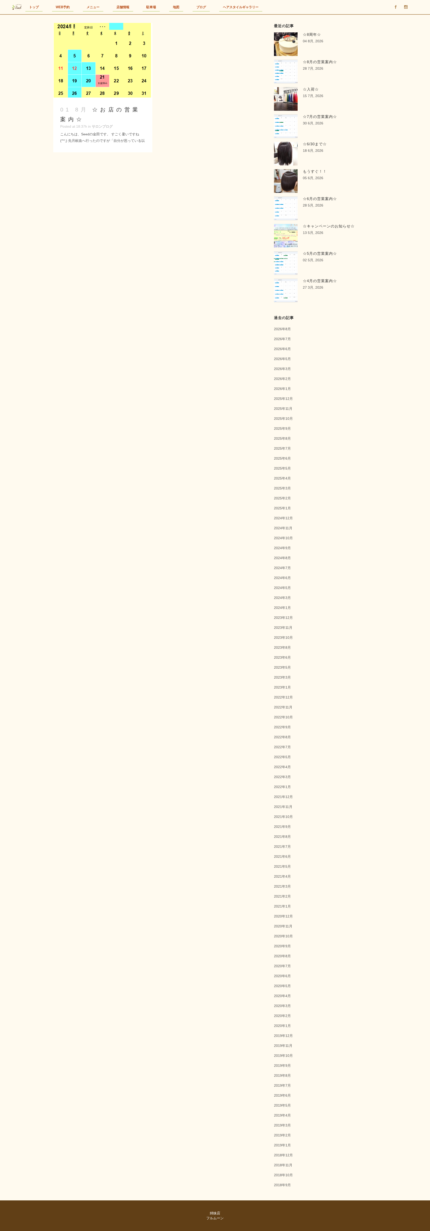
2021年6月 (282, 856)
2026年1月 (282, 389)
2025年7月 (282, 448)
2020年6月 (282, 976)
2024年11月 (283, 528)
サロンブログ (102, 126)
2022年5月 (282, 757)
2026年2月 (282, 379)
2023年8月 (282, 647)
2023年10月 (283, 638)
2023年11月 (283, 628)
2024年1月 (282, 608)
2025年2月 (282, 498)
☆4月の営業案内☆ (320, 281)
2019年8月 (282, 1075)
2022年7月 (282, 747)
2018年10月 (283, 1175)
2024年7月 (282, 568)
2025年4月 (282, 478)
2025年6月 (282, 458)
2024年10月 (283, 538)
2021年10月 (283, 817)
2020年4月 (282, 996)
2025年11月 (283, 409)
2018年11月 (283, 1165)
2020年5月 (282, 986)
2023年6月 (282, 657)
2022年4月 (282, 767)
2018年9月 (282, 1185)
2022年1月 (282, 787)
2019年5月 (282, 1105)
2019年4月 (282, 1115)
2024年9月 (282, 548)
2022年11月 (283, 707)
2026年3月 (282, 369)
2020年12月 (283, 916)
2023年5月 (282, 667)
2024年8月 (282, 558)
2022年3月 (282, 777)
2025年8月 (282, 438)
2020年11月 (283, 926)
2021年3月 (282, 886)
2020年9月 (282, 946)
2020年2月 (282, 1016)
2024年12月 (283, 518)
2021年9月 (282, 827)
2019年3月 (282, 1125)
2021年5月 (282, 866)
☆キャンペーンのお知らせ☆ (329, 226)
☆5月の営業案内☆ (320, 253)
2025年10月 (283, 419)
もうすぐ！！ (315, 171)
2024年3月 (282, 598)
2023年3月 (282, 677)
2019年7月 (282, 1085)
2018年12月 (283, 1155)
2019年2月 (282, 1135)
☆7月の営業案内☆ (320, 116)
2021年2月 (282, 896)
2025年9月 (282, 428)
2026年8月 (282, 329)
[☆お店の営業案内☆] (102, 60)
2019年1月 (282, 1145)
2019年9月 (282, 1066)
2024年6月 (282, 578)
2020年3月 (282, 1006)
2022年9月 (282, 727)
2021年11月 (283, 807)
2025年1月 (282, 508)
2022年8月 (282, 737)
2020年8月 (282, 956)
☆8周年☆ (312, 34)
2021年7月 (282, 847)
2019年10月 (283, 1056)
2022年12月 (283, 697)
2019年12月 (283, 1036)
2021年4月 (282, 876)
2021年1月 (282, 906)
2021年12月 (283, 797)
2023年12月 (283, 618)
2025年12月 (283, 399)
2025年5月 (282, 468)
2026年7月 (282, 339)
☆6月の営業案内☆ (320, 199)
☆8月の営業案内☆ (320, 62)
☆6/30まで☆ (315, 144)
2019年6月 (282, 1095)
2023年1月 (282, 687)
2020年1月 (282, 1026)
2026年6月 (282, 349)
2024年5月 (282, 588)
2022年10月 (283, 717)
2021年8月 (282, 837)
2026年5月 (282, 359)
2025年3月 (282, 488)
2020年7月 (282, 966)
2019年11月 (283, 1046)
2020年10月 (283, 936)
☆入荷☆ (311, 89)
